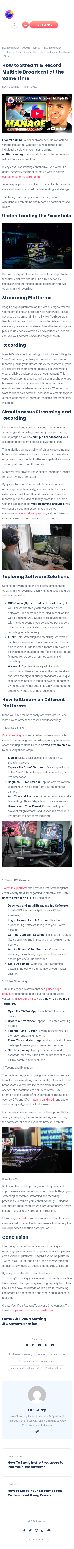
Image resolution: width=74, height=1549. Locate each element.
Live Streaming (10, 86)
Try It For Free (44, 24)
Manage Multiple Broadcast (25, 1368)
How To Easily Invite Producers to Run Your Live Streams (35, 1464)
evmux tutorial (58, 1354)
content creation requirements (21, 176)
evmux (41, 1354)
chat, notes (22, 1218)
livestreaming (47, 1361)
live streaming (26, 998)
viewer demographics (32, 513)
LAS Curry (37, 1409)
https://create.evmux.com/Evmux (32, 1310)
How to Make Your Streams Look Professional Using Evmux (35, 1492)
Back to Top (39, 1539)
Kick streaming (11, 735)
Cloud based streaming (20, 1354)
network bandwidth (43, 1099)
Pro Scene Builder (54, 1368)
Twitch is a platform (14, 888)
